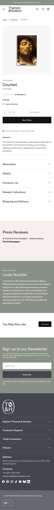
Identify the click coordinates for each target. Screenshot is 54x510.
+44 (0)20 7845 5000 (11, 472)
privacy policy (24, 381)
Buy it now (27, 120)
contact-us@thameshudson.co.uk (16, 476)
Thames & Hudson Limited (18, 496)
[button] (2, 2)
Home (5, 19)
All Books (14, 19)
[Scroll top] (51, 507)
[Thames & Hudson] (14, 9)
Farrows (39, 496)
